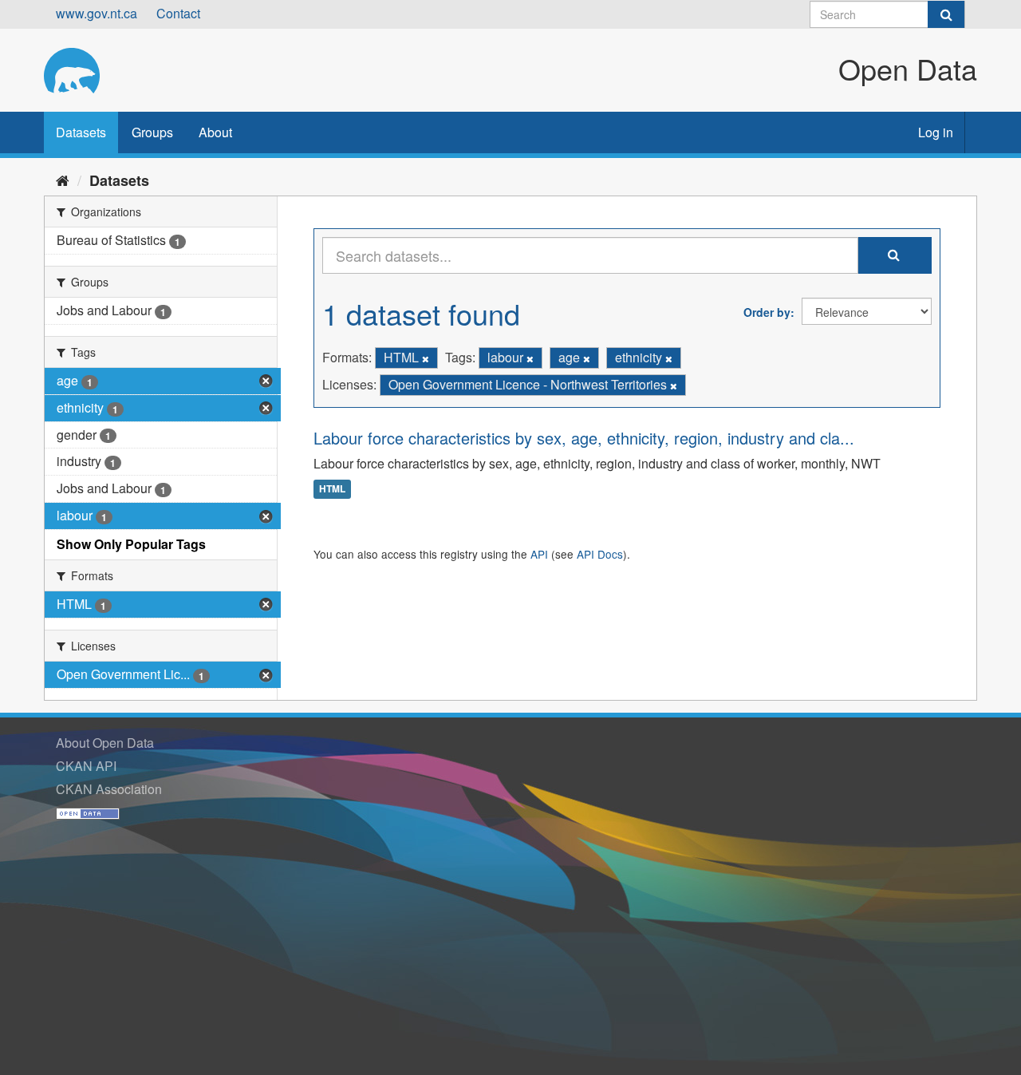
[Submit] (946, 14)
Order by (766, 312)
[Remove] (425, 358)
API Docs (600, 554)
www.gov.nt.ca (96, 13)
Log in (935, 132)
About (215, 132)
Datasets (81, 132)
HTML (332, 489)
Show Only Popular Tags (131, 544)
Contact (178, 13)
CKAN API (86, 766)
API (539, 554)
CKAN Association (109, 789)
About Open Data (105, 742)
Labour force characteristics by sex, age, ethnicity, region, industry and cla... (583, 437)
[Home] (62, 179)
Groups (152, 132)
